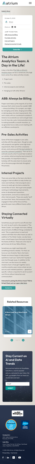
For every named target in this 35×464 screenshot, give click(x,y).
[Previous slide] (12, 340)
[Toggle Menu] (30, 3)
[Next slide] (23, 340)
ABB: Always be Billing (11, 35)
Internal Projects (10, 41)
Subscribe (16, 49)
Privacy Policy (6, 453)
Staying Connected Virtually (13, 44)
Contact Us (8, 288)
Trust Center (14, 453)
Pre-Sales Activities (10, 38)
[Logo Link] (17, 413)
